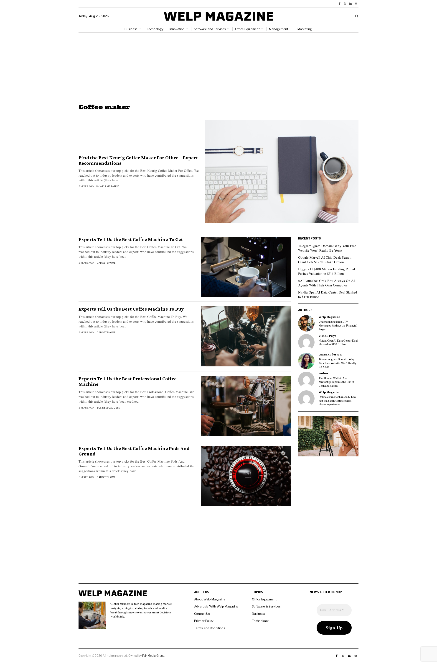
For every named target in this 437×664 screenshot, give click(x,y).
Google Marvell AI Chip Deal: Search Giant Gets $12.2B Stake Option (324, 259)
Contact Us (202, 613)
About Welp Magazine (209, 599)
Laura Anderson (330, 354)
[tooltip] (339, 3)
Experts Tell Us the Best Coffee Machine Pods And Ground (134, 451)
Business (102, 407)
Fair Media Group (153, 655)
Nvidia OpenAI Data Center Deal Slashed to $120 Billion (327, 294)
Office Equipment (264, 599)
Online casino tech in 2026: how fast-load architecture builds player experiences (337, 400)
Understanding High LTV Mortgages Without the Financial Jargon (338, 325)
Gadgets (102, 262)
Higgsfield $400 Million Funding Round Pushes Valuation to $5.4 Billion (326, 271)
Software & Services (266, 606)
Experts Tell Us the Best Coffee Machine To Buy (131, 309)
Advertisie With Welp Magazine (216, 606)
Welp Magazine (109, 186)
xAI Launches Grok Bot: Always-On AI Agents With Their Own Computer (326, 282)
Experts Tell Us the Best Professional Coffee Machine (128, 381)
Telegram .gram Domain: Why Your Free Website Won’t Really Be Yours (327, 247)
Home (111, 262)
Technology (260, 621)
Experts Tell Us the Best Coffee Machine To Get (131, 239)
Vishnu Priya (327, 335)
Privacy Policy (203, 621)
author (323, 373)
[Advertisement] (218, 67)
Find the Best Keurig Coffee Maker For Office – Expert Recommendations (138, 160)
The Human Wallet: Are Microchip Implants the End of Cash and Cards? (336, 382)
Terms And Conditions (209, 628)
